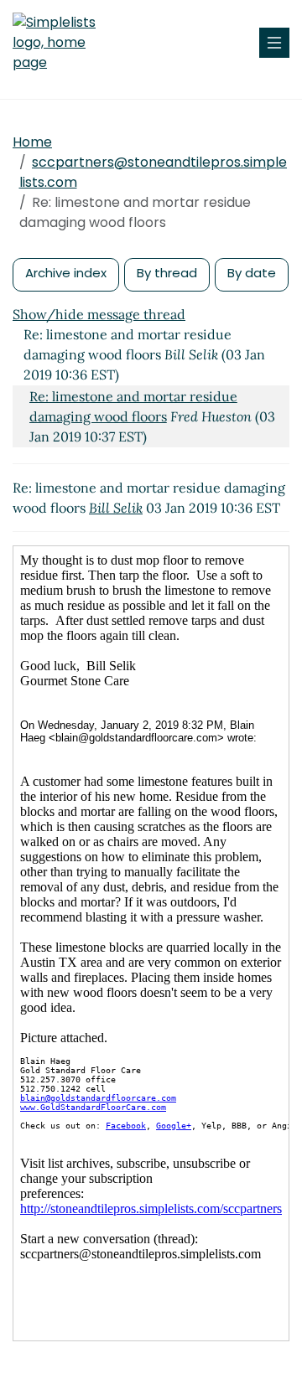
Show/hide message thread (99, 314)
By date (251, 272)
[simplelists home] (63, 43)
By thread (167, 272)
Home (32, 142)
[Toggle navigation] (274, 43)
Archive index (66, 272)
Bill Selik (116, 507)
